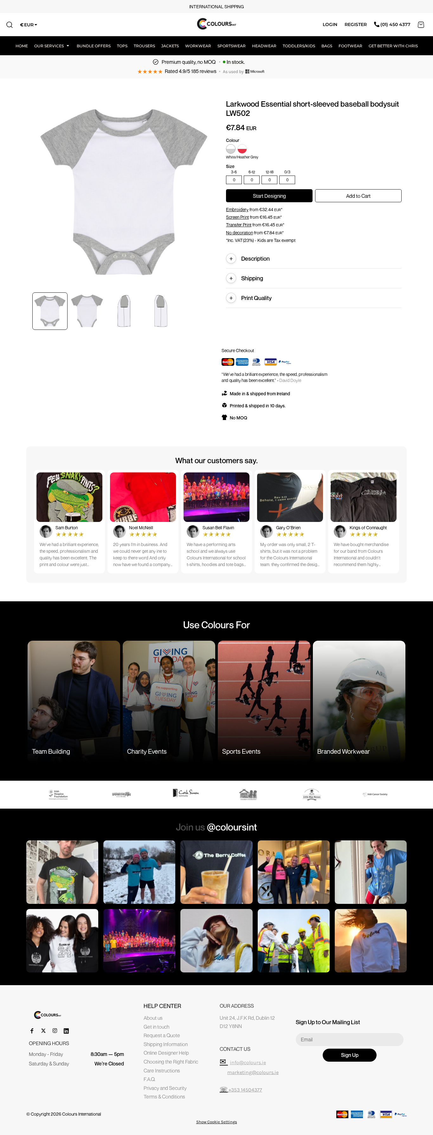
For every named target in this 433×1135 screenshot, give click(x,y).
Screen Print (237, 217)
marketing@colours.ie (253, 1072)
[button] (52, 45)
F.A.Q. (149, 1079)
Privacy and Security (165, 1088)
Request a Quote (162, 1035)
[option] (58, 794)
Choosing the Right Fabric (171, 1061)
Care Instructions (162, 1070)
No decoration (239, 232)
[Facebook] (32, 1031)
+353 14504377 (245, 1090)
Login (330, 24)
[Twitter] (43, 1031)
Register (356, 24)
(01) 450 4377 (395, 24)
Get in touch (156, 1027)
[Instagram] (55, 1031)
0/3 (287, 172)
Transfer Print (238, 224)
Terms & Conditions (164, 1096)
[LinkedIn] (66, 1031)
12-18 (270, 172)
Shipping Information (166, 1044)
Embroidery (237, 209)
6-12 (252, 172)
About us (153, 1018)
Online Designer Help (166, 1053)
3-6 (234, 172)
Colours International (81, 1114)
